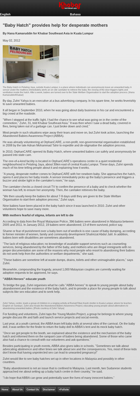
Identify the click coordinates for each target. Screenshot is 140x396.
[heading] (70, 6)
